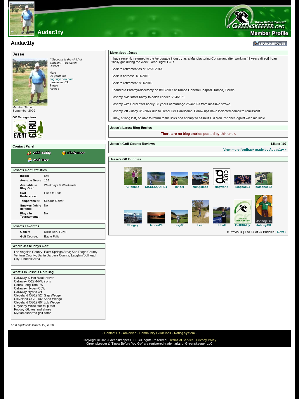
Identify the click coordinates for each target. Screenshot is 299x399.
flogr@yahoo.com (61, 79)
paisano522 (263, 186)
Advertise (129, 333)
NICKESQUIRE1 (156, 186)
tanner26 (156, 225)
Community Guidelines (155, 333)
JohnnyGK (263, 225)
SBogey (132, 225)
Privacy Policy (206, 340)
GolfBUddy (242, 225)
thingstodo (200, 186)
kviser (179, 186)
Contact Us (112, 333)
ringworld (221, 186)
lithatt (222, 225)
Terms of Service (181, 340)
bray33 (180, 225)
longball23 (242, 186)
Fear (200, 225)
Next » (281, 232)
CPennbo (132, 186)
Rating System (184, 333)
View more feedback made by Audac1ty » (254, 149)
